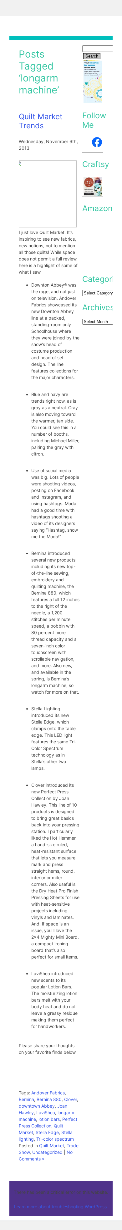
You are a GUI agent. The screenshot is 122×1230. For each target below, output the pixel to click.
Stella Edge (47, 1132)
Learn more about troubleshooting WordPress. (61, 1206)
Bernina (26, 1099)
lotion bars (49, 1119)
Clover (70, 1099)
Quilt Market (51, 1145)
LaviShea (45, 1112)
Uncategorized (47, 1152)
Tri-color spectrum (55, 1139)
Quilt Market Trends (41, 121)
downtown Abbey (37, 1106)
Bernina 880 (49, 1099)
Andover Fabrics (48, 1092)
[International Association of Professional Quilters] (93, 144)
